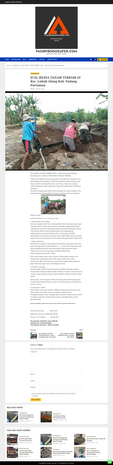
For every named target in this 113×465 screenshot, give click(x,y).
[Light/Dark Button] (92, 59)
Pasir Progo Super (91, 436)
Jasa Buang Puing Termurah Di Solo (59, 417)
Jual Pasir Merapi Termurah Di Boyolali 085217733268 (62, 452)
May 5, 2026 (91, 456)
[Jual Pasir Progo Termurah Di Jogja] (79, 439)
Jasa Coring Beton (91, 448)
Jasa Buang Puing (23, 436)
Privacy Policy (52, 59)
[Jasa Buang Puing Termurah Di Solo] (46, 416)
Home (7, 59)
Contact (42, 59)
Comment (34, 352)
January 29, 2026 (58, 420)
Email (32, 381)
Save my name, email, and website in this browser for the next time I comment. (54, 395)
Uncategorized (35, 73)
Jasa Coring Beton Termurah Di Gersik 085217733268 (93, 452)
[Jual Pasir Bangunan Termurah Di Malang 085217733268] (12, 416)
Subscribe (104, 59)
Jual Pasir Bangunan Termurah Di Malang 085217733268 (26, 417)
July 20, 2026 (91, 442)
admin (33, 89)
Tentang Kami (15, 59)
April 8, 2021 (41, 89)
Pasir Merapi (56, 449)
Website (33, 387)
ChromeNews (62, 463)
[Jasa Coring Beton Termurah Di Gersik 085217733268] (79, 452)
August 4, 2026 (25, 421)
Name (32, 374)
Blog (24, 59)
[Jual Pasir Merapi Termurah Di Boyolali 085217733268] (46, 452)
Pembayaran (33, 59)
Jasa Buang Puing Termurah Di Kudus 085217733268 (26, 452)
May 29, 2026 (57, 455)
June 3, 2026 (24, 456)
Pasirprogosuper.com (56, 51)
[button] (95, 59)
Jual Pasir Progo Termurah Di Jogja (96, 439)
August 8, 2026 (25, 442)
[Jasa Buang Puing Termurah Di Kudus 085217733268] (12, 452)
